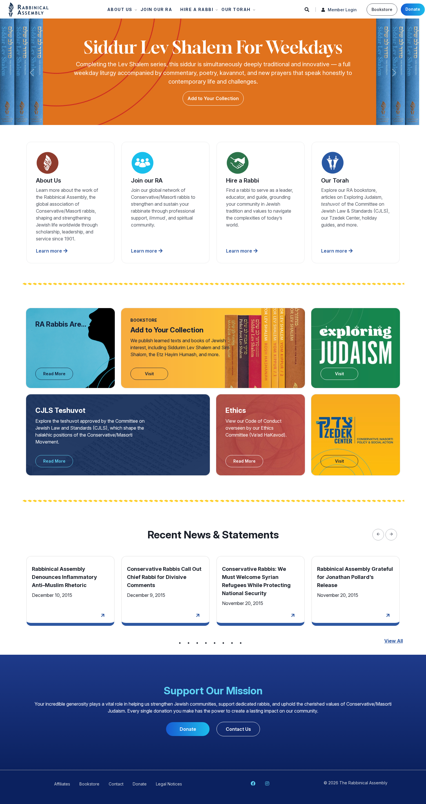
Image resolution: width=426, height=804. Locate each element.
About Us (118, 11)
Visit (149, 373)
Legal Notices (169, 783)
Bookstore (382, 9)
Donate (412, 9)
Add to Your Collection (213, 98)
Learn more (49, 251)
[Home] (28, 9)
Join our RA (156, 9)
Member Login (342, 9)
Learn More (102, 616)
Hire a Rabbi (195, 11)
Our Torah (234, 11)
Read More (54, 373)
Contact (116, 783)
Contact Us (238, 729)
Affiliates (62, 783)
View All (393, 641)
